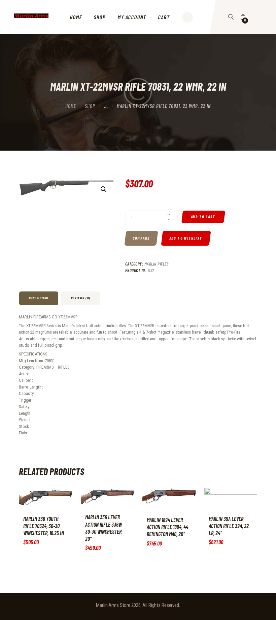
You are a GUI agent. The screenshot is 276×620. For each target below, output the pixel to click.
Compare (141, 238)
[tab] (39, 298)
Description (38, 298)
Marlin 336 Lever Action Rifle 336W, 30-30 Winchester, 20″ (104, 527)
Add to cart (203, 217)
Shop (90, 106)
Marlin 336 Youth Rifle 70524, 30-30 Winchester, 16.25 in (43, 526)
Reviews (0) (80, 298)
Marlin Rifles (156, 264)
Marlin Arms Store (113, 605)
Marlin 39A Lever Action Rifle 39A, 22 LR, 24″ (229, 526)
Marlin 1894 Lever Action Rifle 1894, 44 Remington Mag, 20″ (167, 527)
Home (70, 106)
